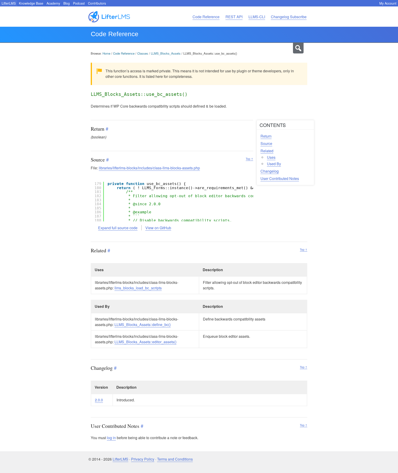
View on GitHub (158, 227)
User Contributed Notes (279, 178)
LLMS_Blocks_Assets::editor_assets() (145, 341)
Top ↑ (249, 159)
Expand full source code (118, 227)
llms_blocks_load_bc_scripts (138, 288)
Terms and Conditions (175, 459)
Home (106, 53)
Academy (53, 3)
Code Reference (206, 16)
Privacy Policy (142, 459)
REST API (234, 16)
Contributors (97, 3)
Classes (142, 53)
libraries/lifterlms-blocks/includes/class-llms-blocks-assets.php (149, 167)
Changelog (269, 171)
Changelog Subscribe (289, 16)
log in (111, 437)
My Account (387, 3)
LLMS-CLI (257, 16)
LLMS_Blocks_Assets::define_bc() (142, 324)
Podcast (79, 3)
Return (266, 136)
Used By (274, 163)
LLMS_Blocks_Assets (166, 53)
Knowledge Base (31, 3)
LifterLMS (9, 3)
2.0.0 (99, 399)
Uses (271, 157)
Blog (66, 3)
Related (266, 150)
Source (266, 143)
